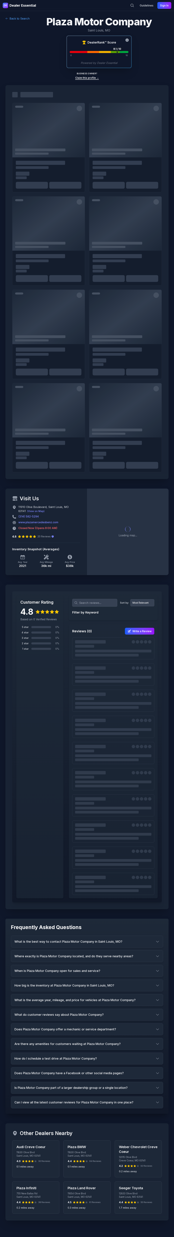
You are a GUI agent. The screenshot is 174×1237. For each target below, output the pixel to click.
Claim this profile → (87, 77)
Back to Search (20, 18)
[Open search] (132, 5)
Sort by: (124, 602)
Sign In (164, 5)
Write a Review (142, 631)
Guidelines (146, 5)
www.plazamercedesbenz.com (38, 522)
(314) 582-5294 (28, 516)
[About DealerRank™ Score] (127, 40)
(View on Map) (36, 511)
